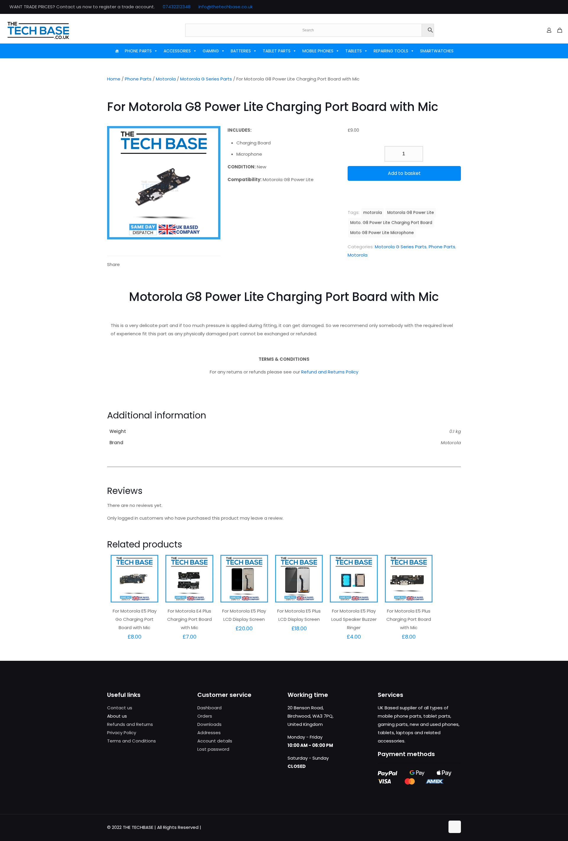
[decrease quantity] (391, 154)
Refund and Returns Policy (329, 372)
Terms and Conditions (131, 741)
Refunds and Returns (130, 724)
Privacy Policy (121, 732)
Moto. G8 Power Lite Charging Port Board (391, 222)
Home (113, 79)
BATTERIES (241, 51)
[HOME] (117, 51)
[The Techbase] (38, 30)
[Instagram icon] (555, 7)
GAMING (211, 51)
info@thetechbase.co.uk (226, 7)
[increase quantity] (416, 154)
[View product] (150, 576)
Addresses (209, 732)
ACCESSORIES (177, 51)
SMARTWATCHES (437, 51)
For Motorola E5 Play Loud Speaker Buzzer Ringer (354, 619)
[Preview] (150, 588)
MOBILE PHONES (317, 51)
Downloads (209, 724)
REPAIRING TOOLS (391, 51)
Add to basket (404, 173)
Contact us (119, 708)
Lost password (213, 749)
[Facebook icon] (533, 7)
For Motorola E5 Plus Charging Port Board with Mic (408, 619)
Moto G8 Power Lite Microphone (382, 233)
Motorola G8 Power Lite (410, 212)
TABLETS (353, 51)
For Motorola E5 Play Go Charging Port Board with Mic (134, 619)
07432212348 (177, 7)
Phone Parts (138, 79)
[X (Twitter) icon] (540, 7)
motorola (372, 212)
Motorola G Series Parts (206, 79)
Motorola (166, 79)
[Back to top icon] (454, 827)
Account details (214, 741)
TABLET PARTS (277, 51)
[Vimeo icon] (548, 7)
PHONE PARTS (138, 51)
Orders (204, 716)
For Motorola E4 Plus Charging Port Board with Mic (189, 619)
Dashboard (209, 708)
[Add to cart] (150, 563)
